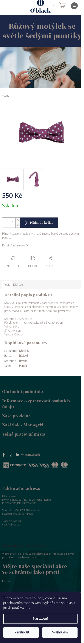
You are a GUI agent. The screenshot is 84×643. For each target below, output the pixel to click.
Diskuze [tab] (18, 284)
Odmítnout (21, 632)
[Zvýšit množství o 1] (17, 220)
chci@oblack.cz (11, 524)
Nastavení (40, 618)
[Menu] (74, 6)
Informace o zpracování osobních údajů (36, 403)
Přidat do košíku (41, 222)
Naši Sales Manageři (22, 424)
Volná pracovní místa (23, 434)
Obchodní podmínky (23, 391)
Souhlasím (60, 632)
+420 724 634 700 (12, 521)
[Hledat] (51, 6)
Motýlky (24, 350)
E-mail (6, 581)
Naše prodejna (16, 415)
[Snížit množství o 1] (17, 225)
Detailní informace (13, 245)
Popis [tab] (7, 284)
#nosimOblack (30, 454)
